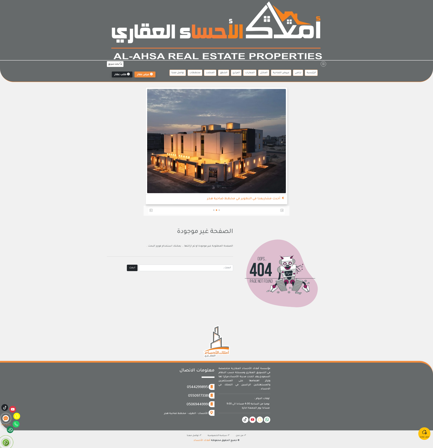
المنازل (263, 73)
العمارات (250, 73)
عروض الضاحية (281, 73)
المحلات (210, 73)
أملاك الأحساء (202, 440)
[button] (262, 210)
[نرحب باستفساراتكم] (216, 134)
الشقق (223, 73)
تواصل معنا (177, 73)
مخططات (194, 73)
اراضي (298, 73)
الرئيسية (311, 73)
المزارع (236, 73)
